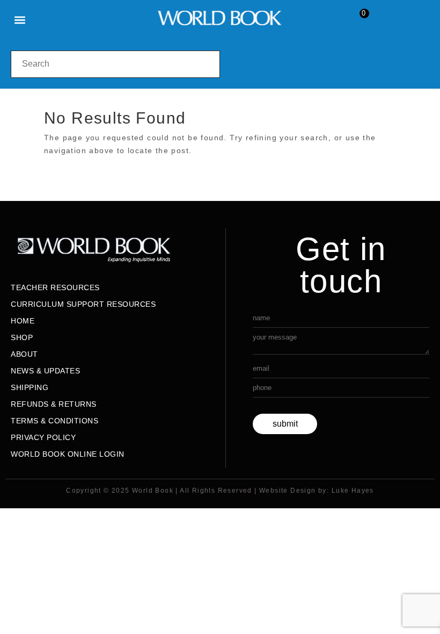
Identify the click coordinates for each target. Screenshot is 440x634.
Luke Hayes (353, 490)
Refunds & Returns (54, 404)
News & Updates (45, 370)
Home (22, 320)
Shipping (29, 387)
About (24, 354)
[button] (19, 19)
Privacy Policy (43, 437)
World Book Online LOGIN (67, 454)
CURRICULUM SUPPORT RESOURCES (83, 304)
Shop (22, 337)
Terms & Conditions (54, 420)
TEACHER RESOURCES (55, 287)
